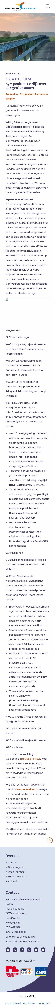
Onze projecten (17, 867)
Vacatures (44, 1003)
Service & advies (17, 876)
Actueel (12, 881)
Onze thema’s (16, 872)
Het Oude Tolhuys (30, 759)
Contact (13, 862)
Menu (47, 7)
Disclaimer (29, 1003)
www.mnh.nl (13, 922)
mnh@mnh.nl (13, 918)
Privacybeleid (13, 1003)
